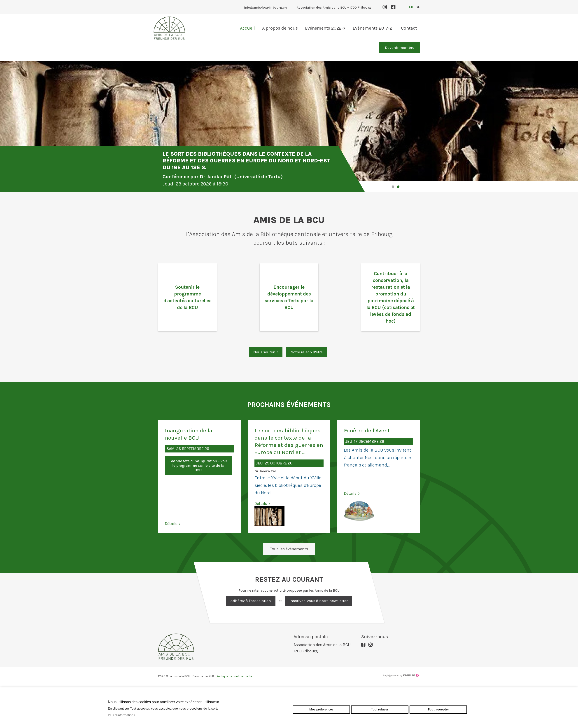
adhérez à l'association (251, 600)
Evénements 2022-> (325, 28)
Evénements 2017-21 (373, 28)
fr (411, 7)
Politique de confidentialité (234, 676)
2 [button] (398, 186)
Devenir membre (399, 47)
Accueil (247, 28)
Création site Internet (404, 675)
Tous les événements (289, 548)
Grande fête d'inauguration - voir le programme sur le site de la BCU (198, 465)
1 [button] (393, 186)
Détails (171, 523)
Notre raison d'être (307, 352)
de (417, 7)
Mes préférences (321, 709)
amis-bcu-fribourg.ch (169, 28)
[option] (289, 115)
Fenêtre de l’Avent (367, 430)
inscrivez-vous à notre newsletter (318, 600)
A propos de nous (280, 28)
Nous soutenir (265, 352)
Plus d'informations (121, 715)
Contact (409, 28)
